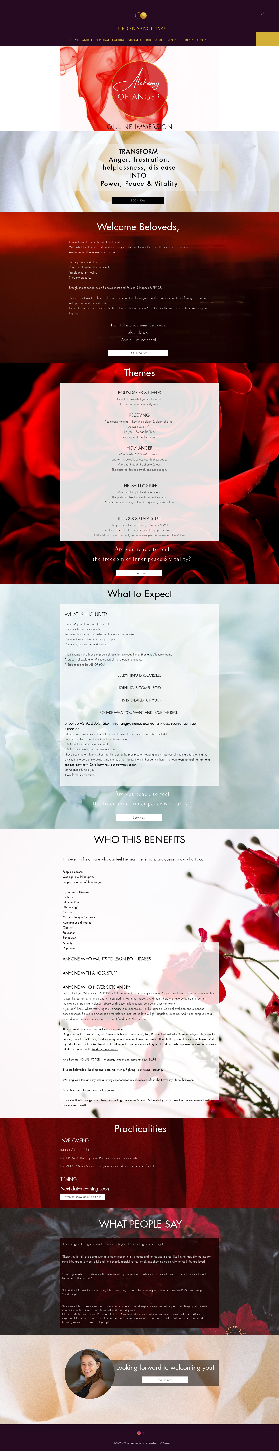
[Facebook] (143, 1433)
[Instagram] (139, 1433)
